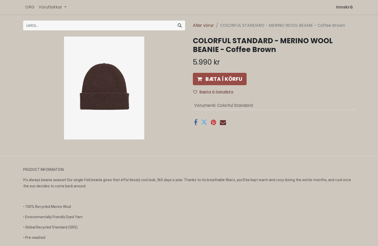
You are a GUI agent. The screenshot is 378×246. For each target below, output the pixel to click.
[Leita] (179, 25)
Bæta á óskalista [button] (216, 92)
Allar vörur (203, 25)
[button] (220, 79)
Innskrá (344, 7)
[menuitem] (30, 7)
